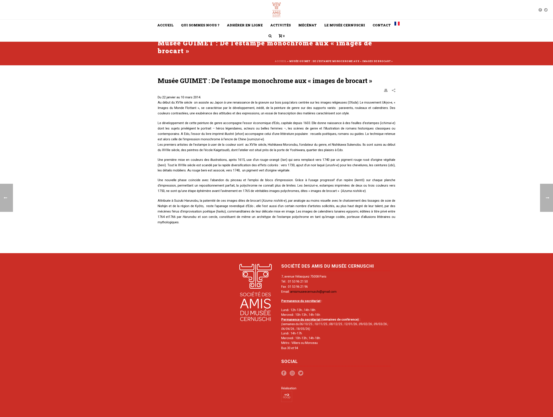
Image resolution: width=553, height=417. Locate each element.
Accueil (165, 25)
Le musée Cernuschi (344, 25)
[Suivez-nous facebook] (283, 373)
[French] (397, 25)
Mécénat (307, 25)
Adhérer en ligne (245, 25)
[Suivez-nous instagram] (292, 373)
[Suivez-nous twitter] (300, 373)
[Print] (386, 90)
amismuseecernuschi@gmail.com (313, 291)
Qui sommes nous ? (200, 25)
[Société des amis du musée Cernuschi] (276, 9)
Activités (280, 25)
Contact (382, 25)
